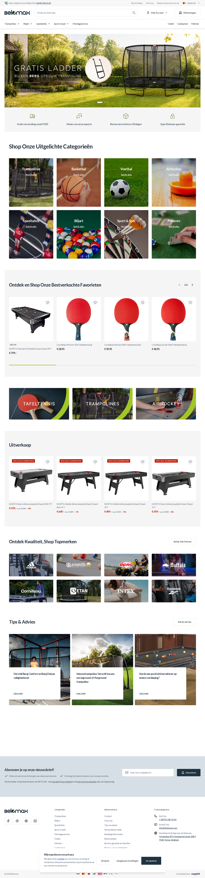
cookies (61, 858)
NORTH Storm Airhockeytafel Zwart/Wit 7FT (30, 506)
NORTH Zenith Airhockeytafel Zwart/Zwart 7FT (125, 508)
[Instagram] (17, 821)
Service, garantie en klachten (117, 843)
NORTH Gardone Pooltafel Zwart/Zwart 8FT (30, 351)
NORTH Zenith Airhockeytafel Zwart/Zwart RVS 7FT (77, 508)
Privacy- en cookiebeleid (115, 847)
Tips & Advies (136, 3)
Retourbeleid (110, 838)
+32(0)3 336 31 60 (167, 819)
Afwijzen (105, 860)
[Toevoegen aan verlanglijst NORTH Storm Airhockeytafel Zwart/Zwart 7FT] (190, 462)
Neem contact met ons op (168, 3)
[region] (102, 70)
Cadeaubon (182, 23)
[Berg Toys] (126, 565)
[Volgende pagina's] (192, 285)
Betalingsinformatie (113, 834)
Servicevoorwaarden (86, 781)
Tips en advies (110, 825)
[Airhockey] (166, 404)
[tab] (99, 102)
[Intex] (126, 591)
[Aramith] (79, 565)
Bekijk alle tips (184, 621)
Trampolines (10, 23)
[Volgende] (178, 71)
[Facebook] (8, 821)
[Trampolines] (102, 404)
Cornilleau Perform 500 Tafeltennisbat (74, 347)
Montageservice (80, 23)
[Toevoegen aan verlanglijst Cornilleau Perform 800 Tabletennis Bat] (143, 302)
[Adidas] (31, 565)
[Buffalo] (174, 565)
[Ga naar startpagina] (17, 13)
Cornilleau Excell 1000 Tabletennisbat (169, 347)
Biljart (26, 23)
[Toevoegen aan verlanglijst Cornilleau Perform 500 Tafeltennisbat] (95, 302)
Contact (108, 816)
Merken (195, 23)
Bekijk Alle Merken (182, 541)
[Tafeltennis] (39, 404)
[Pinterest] (26, 821)
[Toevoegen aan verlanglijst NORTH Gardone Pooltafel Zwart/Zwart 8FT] (47, 302)
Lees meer (18, 693)
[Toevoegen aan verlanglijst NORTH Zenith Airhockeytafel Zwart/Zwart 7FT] (143, 462)
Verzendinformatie (113, 829)
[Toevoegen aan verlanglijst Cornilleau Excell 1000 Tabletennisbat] (190, 302)
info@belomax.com (168, 828)
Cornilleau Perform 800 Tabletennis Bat (122, 347)
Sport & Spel (59, 23)
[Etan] (79, 591)
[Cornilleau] (31, 591)
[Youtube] (35, 821)
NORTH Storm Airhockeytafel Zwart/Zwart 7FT (172, 508)
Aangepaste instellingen (127, 860)
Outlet (171, 23)
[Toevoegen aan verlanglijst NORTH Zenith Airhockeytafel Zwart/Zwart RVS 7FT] (95, 462)
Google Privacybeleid (62, 781)
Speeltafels (41, 23)
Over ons (150, 3)
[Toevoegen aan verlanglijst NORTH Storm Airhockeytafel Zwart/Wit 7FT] (47, 462)
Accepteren (151, 860)
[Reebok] (174, 591)
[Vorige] (27, 71)
